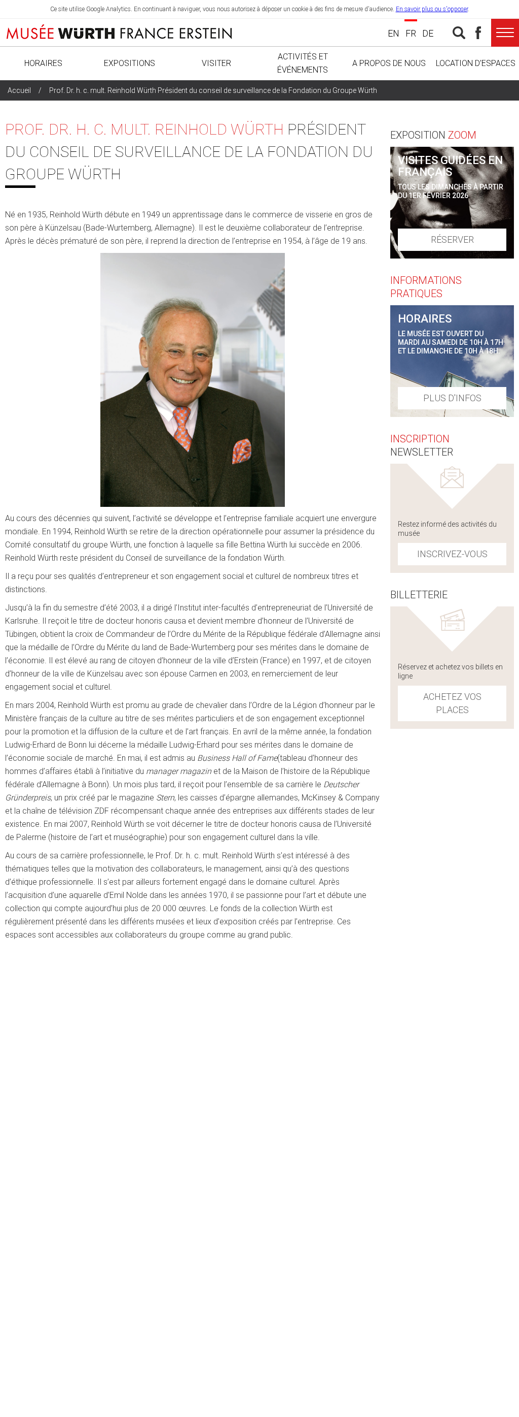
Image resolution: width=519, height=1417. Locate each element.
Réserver (452, 239)
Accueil (19, 90)
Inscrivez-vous (452, 554)
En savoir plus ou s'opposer (432, 9)
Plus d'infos (452, 398)
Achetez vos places (452, 703)
